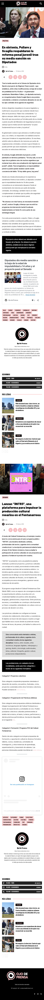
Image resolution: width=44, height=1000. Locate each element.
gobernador (20, 312)
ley (28, 315)
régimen (5, 320)
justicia (15, 315)
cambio (10, 310)
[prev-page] (3, 451)
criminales (26, 310)
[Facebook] (10, 77)
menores (34, 315)
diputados (5, 312)
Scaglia (19, 320)
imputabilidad (6, 315)
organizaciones (14, 317)
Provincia (29, 317)
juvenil (23, 315)
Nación (5, 317)
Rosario (12, 320)
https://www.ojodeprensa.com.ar (22, 346)
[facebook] (19, 360)
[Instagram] (38, 993)
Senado (26, 320)
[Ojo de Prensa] (3, 71)
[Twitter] (15, 77)
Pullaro (37, 317)
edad (12, 312)
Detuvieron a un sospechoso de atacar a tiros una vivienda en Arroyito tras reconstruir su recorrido (28, 424)
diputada (34, 310)
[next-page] (6, 451)
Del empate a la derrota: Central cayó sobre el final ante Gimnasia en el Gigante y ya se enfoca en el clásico (28, 441)
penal (22, 317)
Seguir (38, 383)
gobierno (28, 312)
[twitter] (24, 360)
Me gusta (38, 378)
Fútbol (19, 435)
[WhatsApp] (20, 77)
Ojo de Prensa (9, 71)
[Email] (25, 77)
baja (4, 310)
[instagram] (22, 360)
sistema (33, 320)
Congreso (17, 310)
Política (5, 41)
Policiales (20, 418)
